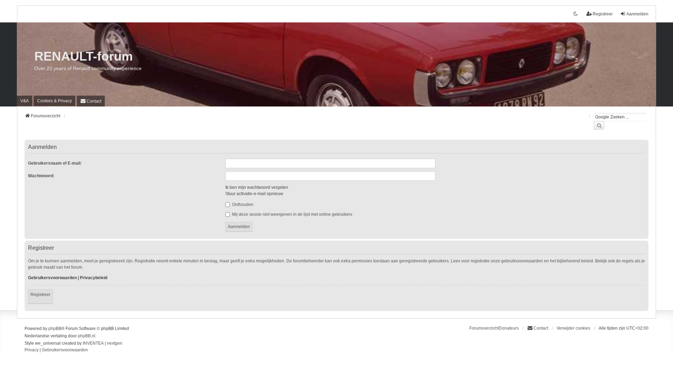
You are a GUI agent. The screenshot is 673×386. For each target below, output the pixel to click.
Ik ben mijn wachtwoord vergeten (256, 187)
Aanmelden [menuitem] (637, 14)
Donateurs (509, 328)
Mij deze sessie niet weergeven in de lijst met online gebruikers (291, 214)
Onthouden (242, 204)
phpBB (54, 328)
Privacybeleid (93, 277)
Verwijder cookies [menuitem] (573, 328)
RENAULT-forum (83, 56)
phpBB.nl (86, 335)
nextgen (114, 343)
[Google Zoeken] (599, 125)
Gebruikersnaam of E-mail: (55, 163)
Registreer (40, 294)
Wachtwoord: (41, 175)
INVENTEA (93, 343)
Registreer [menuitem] (603, 14)
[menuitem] (54, 101)
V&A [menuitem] (24, 100)
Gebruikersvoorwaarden (52, 277)
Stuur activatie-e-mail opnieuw (254, 193)
